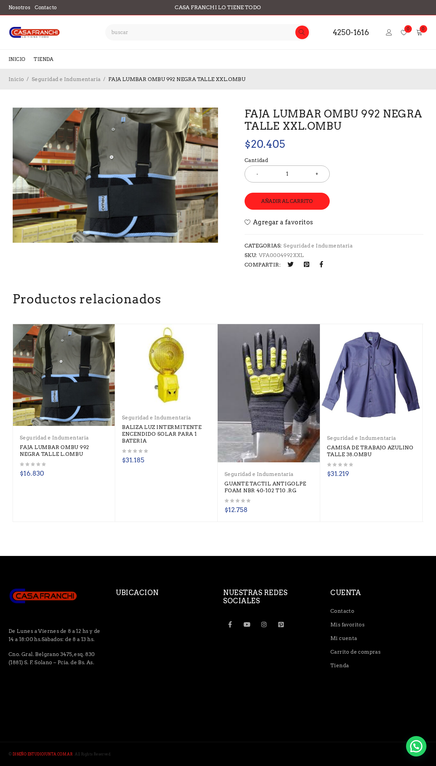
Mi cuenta (343, 638)
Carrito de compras (355, 652)
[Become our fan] (230, 624)
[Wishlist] (279, 222)
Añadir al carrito (287, 201)
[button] (416, 746)
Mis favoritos (347, 625)
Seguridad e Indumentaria (66, 79)
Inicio (16, 79)
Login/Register (389, 32)
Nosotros (19, 7)
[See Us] (264, 624)
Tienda (339, 666)
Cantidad (256, 160)
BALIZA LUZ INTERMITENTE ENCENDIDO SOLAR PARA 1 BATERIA (161, 434)
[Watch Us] (247, 624)
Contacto (46, 7)
